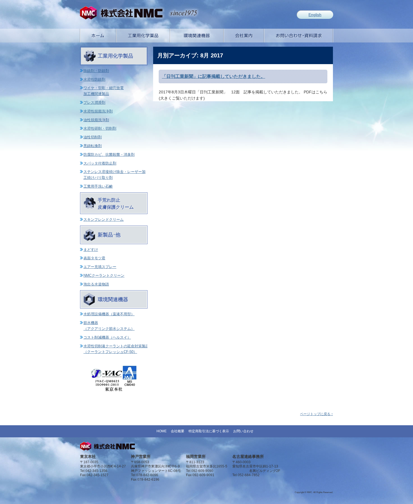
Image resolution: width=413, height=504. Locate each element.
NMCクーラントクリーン (103, 275)
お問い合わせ (243, 431)
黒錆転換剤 (92, 146)
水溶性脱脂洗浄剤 (98, 111)
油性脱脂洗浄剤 (96, 120)
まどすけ (90, 250)
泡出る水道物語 (96, 284)
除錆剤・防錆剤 (96, 71)
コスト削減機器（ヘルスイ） (107, 337)
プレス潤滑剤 (94, 102)
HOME (161, 431)
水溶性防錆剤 (94, 79)
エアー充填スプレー (99, 267)
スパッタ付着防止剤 (99, 163)
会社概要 (177, 431)
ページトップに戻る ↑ (316, 414)
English (314, 14)
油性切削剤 (92, 137)
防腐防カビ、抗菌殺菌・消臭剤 (109, 154)
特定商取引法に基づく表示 (209, 431)
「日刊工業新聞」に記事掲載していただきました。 (213, 76)
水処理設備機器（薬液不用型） (109, 314)
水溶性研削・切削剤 (99, 128)
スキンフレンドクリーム (103, 219)
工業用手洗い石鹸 (98, 186)
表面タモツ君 (94, 258)
